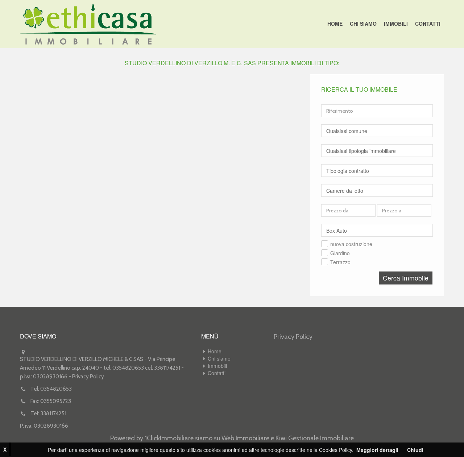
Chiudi (415, 449)
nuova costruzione (351, 244)
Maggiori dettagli (377, 449)
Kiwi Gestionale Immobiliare (315, 438)
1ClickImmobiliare (169, 438)
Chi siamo (363, 23)
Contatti (427, 23)
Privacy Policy (88, 376)
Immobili (396, 23)
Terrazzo (340, 262)
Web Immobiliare (245, 438)
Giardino (340, 253)
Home (335, 23)
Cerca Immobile (405, 277)
